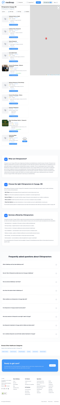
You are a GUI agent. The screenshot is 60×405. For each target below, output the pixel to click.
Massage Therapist (40, 387)
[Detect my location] (33, 2)
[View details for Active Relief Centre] (15, 57)
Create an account (28, 381)
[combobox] (11, 12)
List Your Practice (28, 389)
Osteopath (50, 382)
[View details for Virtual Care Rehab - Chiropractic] (15, 139)
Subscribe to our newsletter (29, 384)
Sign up (25, 141)
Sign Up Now (27, 391)
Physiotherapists (22, 351)
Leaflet (48, 74)
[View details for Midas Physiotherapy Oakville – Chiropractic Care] (15, 126)
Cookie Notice (56, 401)
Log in (26, 382)
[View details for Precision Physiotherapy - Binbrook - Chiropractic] (15, 70)
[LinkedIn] (8, 388)
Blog (14, 386)
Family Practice (13, 351)
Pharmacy (38, 384)
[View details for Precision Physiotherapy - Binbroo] (15, 99)
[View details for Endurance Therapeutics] (15, 112)
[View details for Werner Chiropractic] (15, 45)
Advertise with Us (16, 387)
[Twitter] (6, 388)
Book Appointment (14, 24)
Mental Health (43, 351)
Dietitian (38, 391)
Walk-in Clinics (5, 351)
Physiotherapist (39, 389)
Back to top (52, 365)
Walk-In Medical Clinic (40, 382)
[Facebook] (2, 388)
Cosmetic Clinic (51, 392)
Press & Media (15, 384)
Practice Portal (27, 392)
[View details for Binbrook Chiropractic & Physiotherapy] (15, 86)
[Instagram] (4, 388)
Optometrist (39, 392)
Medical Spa (51, 390)
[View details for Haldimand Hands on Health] (15, 20)
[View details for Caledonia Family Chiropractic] (15, 33)
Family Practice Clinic (40, 381)
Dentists (28, 351)
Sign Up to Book (14, 143)
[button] (46, 38)
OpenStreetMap (57, 74)
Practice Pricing (27, 394)
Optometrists (35, 351)
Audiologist (50, 389)
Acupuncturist (51, 386)
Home (14, 381)
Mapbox (52, 74)
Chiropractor (51, 384)
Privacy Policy (50, 401)
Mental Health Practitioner (41, 386)
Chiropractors (16, 17)
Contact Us (15, 389)
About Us (14, 382)
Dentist (50, 381)
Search (38, 2)
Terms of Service (44, 401)
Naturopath (50, 387)
